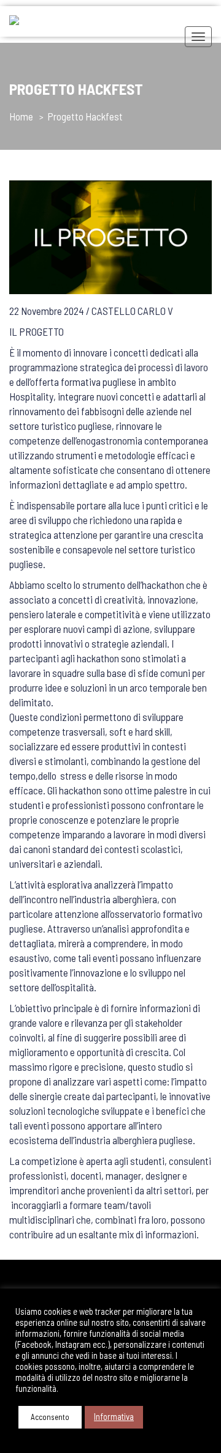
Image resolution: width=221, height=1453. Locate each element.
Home (21, 116)
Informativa (114, 1416)
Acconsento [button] (50, 1417)
